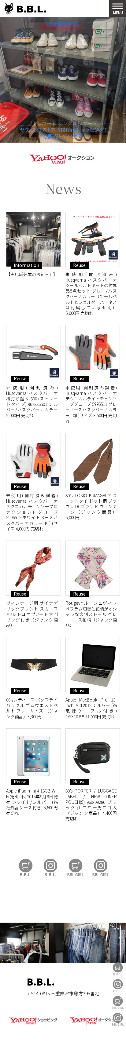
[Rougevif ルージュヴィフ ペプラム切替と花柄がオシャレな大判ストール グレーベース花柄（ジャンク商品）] (92, 568)
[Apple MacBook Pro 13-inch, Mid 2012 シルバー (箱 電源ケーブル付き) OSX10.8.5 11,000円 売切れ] (92, 664)
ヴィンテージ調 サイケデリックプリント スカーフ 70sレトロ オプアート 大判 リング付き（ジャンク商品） (32, 614)
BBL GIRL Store (118, 1002)
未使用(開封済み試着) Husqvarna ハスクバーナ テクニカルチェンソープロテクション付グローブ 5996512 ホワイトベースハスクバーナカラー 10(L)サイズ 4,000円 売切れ (32, 512)
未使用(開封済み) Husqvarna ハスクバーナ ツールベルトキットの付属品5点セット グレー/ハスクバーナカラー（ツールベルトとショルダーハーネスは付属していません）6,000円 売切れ (91, 293)
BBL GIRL (118, 1019)
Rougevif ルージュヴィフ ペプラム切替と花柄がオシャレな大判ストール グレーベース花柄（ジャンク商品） (91, 614)
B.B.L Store (118, 969)
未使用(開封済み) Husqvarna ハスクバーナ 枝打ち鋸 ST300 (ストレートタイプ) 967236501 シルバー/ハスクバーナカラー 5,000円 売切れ (32, 401)
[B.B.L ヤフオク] (93, 1025)
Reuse (79, 265)
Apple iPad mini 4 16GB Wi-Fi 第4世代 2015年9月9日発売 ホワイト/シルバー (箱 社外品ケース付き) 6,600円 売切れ (32, 802)
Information (26, 265)
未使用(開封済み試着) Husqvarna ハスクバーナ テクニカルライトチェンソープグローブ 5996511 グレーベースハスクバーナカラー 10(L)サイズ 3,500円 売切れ (91, 404)
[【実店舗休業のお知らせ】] (33, 239)
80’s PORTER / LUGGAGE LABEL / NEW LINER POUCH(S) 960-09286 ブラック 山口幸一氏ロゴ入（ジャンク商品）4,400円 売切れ (91, 805)
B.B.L (24, 9)
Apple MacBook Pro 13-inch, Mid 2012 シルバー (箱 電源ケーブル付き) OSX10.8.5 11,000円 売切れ (91, 708)
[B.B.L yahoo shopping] (33, 1025)
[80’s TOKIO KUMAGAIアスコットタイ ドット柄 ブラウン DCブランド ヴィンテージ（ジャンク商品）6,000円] (92, 460)
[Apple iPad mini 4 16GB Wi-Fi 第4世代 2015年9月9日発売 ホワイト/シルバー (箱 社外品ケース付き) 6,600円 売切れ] (33, 756)
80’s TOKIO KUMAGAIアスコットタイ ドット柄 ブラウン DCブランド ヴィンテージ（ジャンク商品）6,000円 (91, 506)
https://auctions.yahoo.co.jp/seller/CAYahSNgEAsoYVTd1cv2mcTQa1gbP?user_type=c (63, 158)
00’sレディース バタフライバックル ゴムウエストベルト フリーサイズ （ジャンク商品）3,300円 (32, 708)
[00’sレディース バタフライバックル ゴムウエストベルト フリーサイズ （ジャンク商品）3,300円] (33, 664)
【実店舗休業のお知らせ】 (31, 274)
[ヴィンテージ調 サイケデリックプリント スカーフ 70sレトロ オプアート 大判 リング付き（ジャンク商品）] (33, 568)
